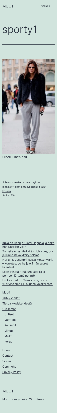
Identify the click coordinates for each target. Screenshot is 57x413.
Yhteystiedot (11, 298)
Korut (8, 341)
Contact (7, 355)
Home (6, 350)
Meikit (8, 336)
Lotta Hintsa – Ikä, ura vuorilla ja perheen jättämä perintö (23, 273)
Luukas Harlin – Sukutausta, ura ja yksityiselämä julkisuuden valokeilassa (27, 282)
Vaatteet (10, 319)
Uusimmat (9, 309)
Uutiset (9, 314)
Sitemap (7, 361)
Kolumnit (10, 325)
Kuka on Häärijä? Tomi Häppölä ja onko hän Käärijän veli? (28, 244)
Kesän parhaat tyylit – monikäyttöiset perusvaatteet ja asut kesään (24, 186)
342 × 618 (8, 195)
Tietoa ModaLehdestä (17, 303)
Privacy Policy (11, 372)
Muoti (8, 6)
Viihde (8, 330)
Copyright (9, 366)
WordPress (36, 399)
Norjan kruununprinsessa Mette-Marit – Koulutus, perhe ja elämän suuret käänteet (27, 263)
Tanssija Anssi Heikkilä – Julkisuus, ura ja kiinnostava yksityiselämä (27, 253)
